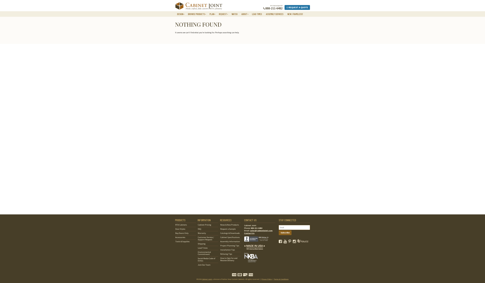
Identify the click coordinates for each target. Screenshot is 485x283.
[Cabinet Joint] (198, 6)
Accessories (180, 237)
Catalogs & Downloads (230, 233)
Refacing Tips (226, 254)
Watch (234, 14)
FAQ (199, 229)
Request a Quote (298, 7)
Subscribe (285, 232)
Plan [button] (212, 14)
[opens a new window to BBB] (258, 243)
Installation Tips (227, 250)
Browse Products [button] (196, 14)
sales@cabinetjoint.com (261, 230)
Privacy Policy (267, 279)
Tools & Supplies (182, 241)
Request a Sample (228, 229)
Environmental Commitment (204, 253)
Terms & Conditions (281, 279)
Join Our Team (204, 265)
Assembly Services (274, 14)
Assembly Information (230, 241)
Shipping (201, 243)
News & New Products (229, 224)
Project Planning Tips (229, 245)
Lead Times (257, 14)
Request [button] (223, 14)
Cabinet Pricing (204, 224)
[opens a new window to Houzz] (303, 242)
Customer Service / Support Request (206, 238)
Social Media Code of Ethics (206, 259)
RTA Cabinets (181, 224)
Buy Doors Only (181, 233)
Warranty (202, 233)
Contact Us (249, 233)
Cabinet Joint (207, 279)
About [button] (244, 14)
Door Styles (180, 229)
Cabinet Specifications (230, 237)
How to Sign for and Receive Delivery (228, 259)
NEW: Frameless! (295, 14)
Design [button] (180, 14)
